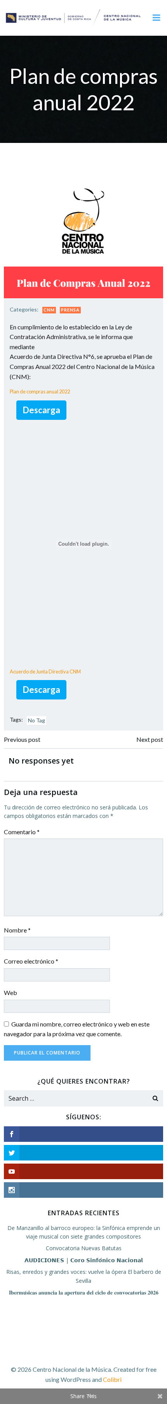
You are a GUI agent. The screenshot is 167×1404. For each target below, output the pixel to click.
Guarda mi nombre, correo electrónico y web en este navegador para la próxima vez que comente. (77, 1029)
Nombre (17, 930)
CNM (49, 309)
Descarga (41, 410)
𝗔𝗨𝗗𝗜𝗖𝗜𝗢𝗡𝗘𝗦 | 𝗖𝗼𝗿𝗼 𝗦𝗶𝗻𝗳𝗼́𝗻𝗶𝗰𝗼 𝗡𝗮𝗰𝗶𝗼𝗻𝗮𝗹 (83, 1260)
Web (10, 992)
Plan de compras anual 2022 (40, 391)
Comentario (22, 831)
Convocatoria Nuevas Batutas (84, 1248)
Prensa (70, 309)
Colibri (112, 1379)
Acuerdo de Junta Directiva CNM (45, 671)
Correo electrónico (31, 961)
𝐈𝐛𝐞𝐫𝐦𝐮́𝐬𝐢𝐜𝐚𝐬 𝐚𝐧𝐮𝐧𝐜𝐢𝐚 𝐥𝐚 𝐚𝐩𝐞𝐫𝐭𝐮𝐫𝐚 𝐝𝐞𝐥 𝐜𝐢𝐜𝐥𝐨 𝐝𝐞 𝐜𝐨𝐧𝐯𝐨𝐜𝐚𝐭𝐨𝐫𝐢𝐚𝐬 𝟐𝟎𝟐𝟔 (83, 1292)
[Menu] (156, 17)
